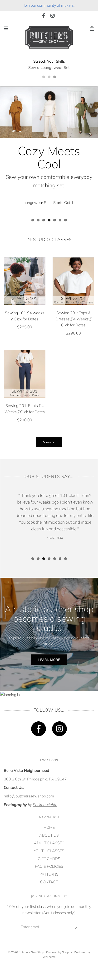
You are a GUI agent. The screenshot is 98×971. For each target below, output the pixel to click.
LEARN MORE (49, 660)
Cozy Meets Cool (49, 157)
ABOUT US (49, 835)
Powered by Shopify (59, 952)
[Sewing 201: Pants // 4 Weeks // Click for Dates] (24, 374)
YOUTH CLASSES (49, 850)
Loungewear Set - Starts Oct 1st (49, 202)
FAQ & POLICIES (49, 866)
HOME (49, 827)
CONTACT (49, 881)
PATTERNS (49, 874)
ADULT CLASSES (49, 842)
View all (49, 442)
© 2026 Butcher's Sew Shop (26, 952)
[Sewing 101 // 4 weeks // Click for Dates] (24, 281)
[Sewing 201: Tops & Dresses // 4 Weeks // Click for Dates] (73, 281)
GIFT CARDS (49, 858)
